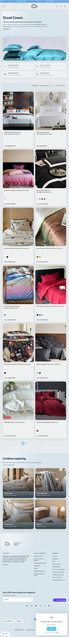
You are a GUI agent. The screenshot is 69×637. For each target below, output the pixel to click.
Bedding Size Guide (39, 571)
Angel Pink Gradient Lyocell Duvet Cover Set (16, 190)
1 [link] (23, 443)
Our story (5, 564)
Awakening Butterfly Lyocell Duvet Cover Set (16, 248)
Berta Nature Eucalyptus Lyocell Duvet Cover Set (50, 306)
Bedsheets (37, 566)
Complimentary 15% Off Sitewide (35, 1)
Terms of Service (57, 577)
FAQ (54, 561)
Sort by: (35, 85)
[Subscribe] (31, 599)
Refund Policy (56, 567)
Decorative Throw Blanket (39, 559)
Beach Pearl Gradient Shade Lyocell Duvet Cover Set (12, 307)
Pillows (36, 568)
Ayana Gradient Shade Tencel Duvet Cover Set (49, 248)
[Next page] (46, 443)
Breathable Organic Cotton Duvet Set (14, 422)
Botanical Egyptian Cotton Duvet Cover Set (48, 364)
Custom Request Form (59, 580)
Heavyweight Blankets (40, 563)
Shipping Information (58, 572)
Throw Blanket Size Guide (39, 574)
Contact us (55, 559)
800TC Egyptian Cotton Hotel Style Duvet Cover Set (44, 133)
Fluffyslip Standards (58, 574)
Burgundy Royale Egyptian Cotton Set (47, 422)
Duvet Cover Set (38, 556)
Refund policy (30, 630)
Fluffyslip (21, 630)
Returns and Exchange (59, 569)
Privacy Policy (56, 564)
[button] (3, 6)
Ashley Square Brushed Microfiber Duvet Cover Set (44, 191)
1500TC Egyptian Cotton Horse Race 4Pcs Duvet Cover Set (12, 133)
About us (55, 556)
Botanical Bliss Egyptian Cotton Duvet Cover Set (17, 364)
